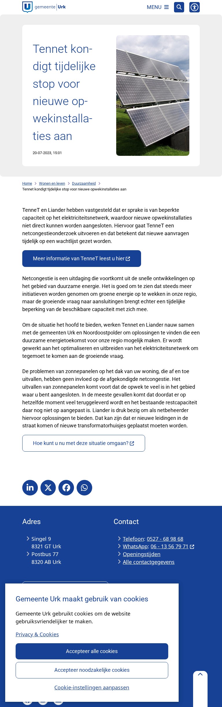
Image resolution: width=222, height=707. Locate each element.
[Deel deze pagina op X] (48, 487)
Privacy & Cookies (37, 634)
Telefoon (133, 538)
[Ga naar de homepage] (44, 7)
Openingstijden (141, 554)
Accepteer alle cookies (92, 651)
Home (27, 183)
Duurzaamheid (84, 183)
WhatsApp (135, 546)
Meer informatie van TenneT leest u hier (79, 258)
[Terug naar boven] (200, 689)
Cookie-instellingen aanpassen (91, 687)
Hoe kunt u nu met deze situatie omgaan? (81, 443)
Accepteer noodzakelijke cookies (92, 670)
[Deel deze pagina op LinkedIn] (30, 487)
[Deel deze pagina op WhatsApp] (84, 487)
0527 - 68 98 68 (165, 538)
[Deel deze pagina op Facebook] (66, 487)
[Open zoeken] (179, 7)
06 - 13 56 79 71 (169, 546)
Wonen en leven (52, 183)
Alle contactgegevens (149, 561)
